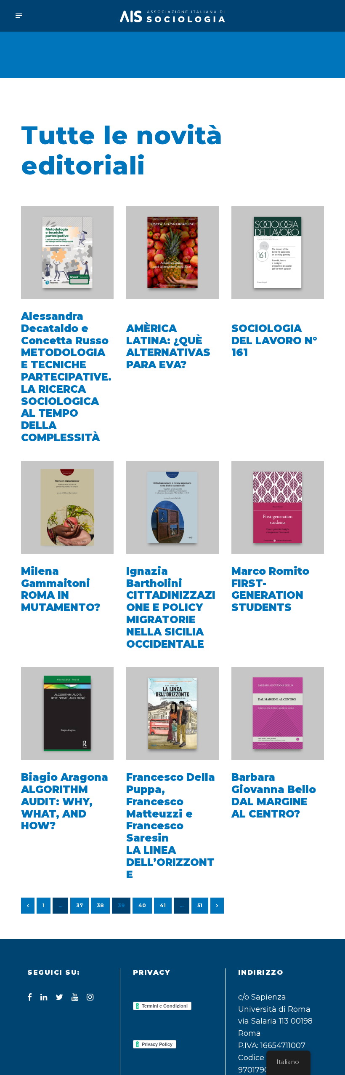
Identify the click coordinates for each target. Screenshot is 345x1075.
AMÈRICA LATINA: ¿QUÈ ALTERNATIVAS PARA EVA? (168, 346)
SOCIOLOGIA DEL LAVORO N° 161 (274, 340)
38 (100, 905)
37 (79, 905)
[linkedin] (43, 997)
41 (163, 905)
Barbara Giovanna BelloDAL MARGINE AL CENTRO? (273, 795)
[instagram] (90, 997)
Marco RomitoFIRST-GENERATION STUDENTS (270, 589)
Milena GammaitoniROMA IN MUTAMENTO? (60, 589)
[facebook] (29, 997)
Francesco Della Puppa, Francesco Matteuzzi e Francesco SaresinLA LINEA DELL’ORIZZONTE (170, 825)
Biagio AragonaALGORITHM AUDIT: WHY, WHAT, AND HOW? (64, 801)
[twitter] (59, 997)
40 (142, 905)
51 (199, 905)
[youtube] (75, 997)
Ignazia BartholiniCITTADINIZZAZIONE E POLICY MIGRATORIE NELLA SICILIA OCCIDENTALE (170, 607)
